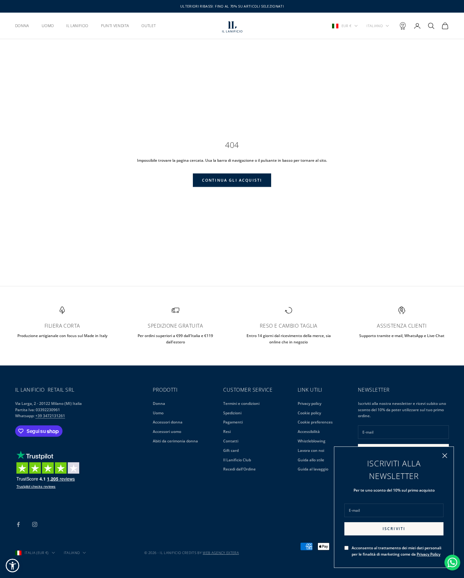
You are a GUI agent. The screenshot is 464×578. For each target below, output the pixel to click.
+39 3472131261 (50, 415)
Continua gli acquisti (232, 180)
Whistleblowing (311, 441)
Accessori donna (167, 422)
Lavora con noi (311, 450)
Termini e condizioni (241, 403)
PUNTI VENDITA (115, 25)
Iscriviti (394, 528)
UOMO (48, 25)
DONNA (22, 25)
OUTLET (148, 25)
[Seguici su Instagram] (35, 524)
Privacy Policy (428, 554)
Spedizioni (232, 413)
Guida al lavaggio (313, 469)
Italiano (374, 25)
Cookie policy (309, 413)
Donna (159, 403)
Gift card (231, 450)
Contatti (230, 441)
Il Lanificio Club (237, 460)
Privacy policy (309, 403)
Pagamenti (233, 422)
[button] (12, 565)
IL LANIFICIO (77, 25)
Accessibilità (309, 431)
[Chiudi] (444, 455)
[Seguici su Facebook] (18, 524)
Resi (227, 431)
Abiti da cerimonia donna (175, 441)
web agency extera (221, 552)
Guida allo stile (311, 460)
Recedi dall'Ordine (239, 469)
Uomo (158, 413)
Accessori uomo (167, 431)
